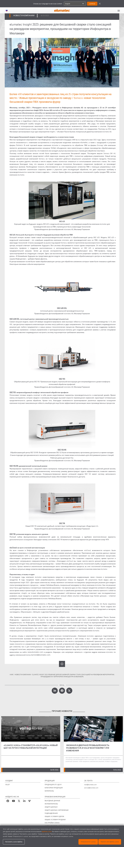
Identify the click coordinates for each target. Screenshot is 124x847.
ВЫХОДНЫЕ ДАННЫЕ (52, 800)
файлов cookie (47, 831)
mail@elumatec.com (90, 784)
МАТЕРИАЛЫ (49, 791)
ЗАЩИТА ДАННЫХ (51, 807)
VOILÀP (7, 784)
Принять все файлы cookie (110, 842)
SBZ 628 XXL (14, 319)
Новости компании (23, 674)
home (11, 674)
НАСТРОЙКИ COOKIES (52, 823)
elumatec (84, 142)
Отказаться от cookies (88, 842)
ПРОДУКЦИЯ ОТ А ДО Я (53, 784)
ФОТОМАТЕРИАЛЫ (51, 804)
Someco (19, 145)
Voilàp (53, 148)
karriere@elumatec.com (40, 655)
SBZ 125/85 (14, 466)
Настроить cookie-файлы (13, 842)
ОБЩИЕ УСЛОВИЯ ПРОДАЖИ (55, 819)
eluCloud (13, 548)
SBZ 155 (13, 392)
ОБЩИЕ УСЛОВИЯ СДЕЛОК (54, 816)
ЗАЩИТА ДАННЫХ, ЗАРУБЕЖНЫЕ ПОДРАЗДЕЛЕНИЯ (57, 811)
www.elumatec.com (35, 652)
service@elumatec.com (91, 788)
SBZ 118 (12, 534)
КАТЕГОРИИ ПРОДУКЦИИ (54, 788)
